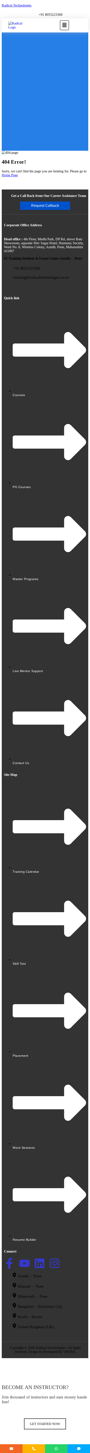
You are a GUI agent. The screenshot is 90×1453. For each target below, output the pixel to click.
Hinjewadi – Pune (32, 1296)
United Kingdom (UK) (36, 1327)
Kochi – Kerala (30, 1317)
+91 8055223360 (50, 14)
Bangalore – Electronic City (40, 1306)
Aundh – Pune (30, 1276)
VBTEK (69, 1352)
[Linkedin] (39, 1263)
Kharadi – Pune (31, 1286)
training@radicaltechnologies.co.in (41, 277)
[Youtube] (24, 1263)
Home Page (10, 175)
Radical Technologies (16, 5)
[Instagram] (54, 1263)
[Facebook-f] (9, 1263)
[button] (64, 25)
